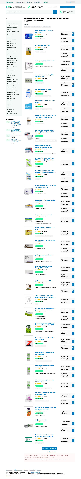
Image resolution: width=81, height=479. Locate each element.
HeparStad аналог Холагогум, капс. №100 (44, 31)
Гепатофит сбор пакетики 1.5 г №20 (44, 228)
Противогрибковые (12, 85)
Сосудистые (10, 102)
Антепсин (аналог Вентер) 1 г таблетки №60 (44, 75)
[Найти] (55, 12)
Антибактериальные (12, 27)
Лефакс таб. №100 (41, 420)
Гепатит (9, 41)
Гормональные (10, 49)
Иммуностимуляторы (12, 60)
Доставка (29, 1)
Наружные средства (12, 68)
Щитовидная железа (12, 113)
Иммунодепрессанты (12, 58)
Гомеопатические (11, 47)
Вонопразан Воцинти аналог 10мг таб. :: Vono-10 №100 (45, 186)
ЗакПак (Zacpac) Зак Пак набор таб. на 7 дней (44, 338)
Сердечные (10, 100)
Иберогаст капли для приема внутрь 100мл (44, 353)
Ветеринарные (10, 34)
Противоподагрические (13, 90)
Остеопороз (10, 73)
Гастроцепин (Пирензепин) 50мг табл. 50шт (45, 201)
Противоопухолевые (12, 88)
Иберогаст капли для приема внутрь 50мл (44, 380)
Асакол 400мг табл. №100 (43, 89)
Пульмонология (11, 98)
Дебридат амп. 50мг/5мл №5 (44, 255)
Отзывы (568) (37, 1)
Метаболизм (10, 64)
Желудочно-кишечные (12, 56)
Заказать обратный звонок (67, 6)
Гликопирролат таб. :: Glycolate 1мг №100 (45, 241)
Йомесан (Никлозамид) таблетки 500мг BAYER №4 (45, 393)
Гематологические (11, 39)
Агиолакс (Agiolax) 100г (42, 45)
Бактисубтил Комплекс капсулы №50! (45, 101)
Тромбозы (9, 105)
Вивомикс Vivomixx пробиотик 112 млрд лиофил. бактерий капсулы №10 (44, 159)
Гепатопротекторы (11, 43)
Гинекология (10, 45)
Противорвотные (11, 92)
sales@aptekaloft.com (35, 472)
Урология (9, 107)
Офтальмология (11, 75)
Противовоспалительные (13, 83)
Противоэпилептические (13, 94)
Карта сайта (8, 475)
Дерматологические (12, 51)
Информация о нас (20, 1)
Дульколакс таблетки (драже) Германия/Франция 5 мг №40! (44, 323)
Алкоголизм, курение (12, 23)
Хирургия (9, 111)
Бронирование (9, 1)
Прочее (9, 96)
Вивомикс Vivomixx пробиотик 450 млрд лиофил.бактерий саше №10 (45, 171)
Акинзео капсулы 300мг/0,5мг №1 (46, 60)
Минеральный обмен (12, 66)
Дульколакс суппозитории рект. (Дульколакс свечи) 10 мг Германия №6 (45, 309)
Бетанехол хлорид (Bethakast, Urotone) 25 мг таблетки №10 (44, 131)
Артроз (9, 29)
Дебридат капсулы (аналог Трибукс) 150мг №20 (43, 267)
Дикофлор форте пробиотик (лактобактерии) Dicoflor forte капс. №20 (44, 296)
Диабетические (11, 54)
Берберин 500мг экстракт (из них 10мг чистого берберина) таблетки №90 (45, 116)
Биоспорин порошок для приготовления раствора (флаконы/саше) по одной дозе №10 (45, 146)
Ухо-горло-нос (10, 109)
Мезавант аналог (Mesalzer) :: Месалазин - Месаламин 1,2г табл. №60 (44, 435)
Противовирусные (11, 81)
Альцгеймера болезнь (12, 25)
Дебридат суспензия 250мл (44, 281)
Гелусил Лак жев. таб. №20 (43, 215)
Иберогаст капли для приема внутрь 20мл (44, 366)
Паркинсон (9, 77)
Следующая (53, 451)
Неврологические (11, 71)
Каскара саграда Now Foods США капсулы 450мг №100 (45, 408)
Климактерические (11, 62)
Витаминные (10, 37)
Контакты (45, 1)
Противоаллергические (12, 79)
